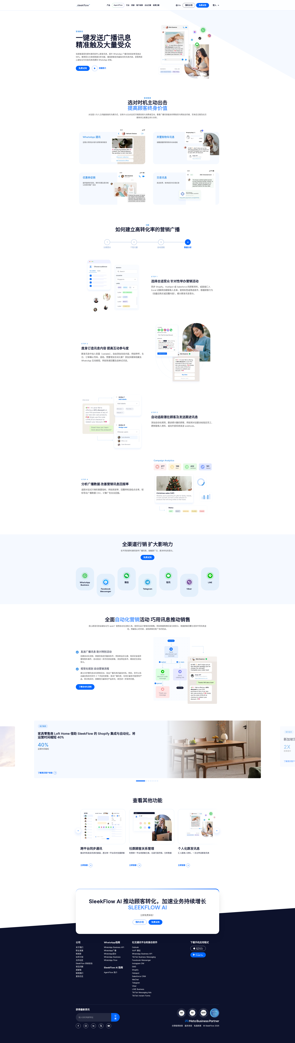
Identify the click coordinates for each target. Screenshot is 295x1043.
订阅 (115, 1017)
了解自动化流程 (85, 687)
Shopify (135, 970)
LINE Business (138, 989)
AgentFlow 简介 (110, 972)
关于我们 (79, 947)
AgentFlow (118, 5)
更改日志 (79, 976)
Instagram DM (138, 963)
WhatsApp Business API (114, 947)
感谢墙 (78, 970)
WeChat (135, 979)
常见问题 (79, 966)
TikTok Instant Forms (141, 996)
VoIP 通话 (136, 950)
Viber (134, 986)
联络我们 (79, 973)
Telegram (136, 983)
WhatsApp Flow (110, 960)
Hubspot (135, 973)
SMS (134, 966)
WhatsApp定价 (110, 954)
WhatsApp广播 (110, 950)
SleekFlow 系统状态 (84, 963)
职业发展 (79, 950)
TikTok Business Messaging (144, 957)
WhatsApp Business (112, 957)
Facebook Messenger (141, 960)
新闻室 (78, 954)
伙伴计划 (79, 957)
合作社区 (79, 960)
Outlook (135, 947)
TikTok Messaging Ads (141, 992)
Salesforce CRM (139, 976)
